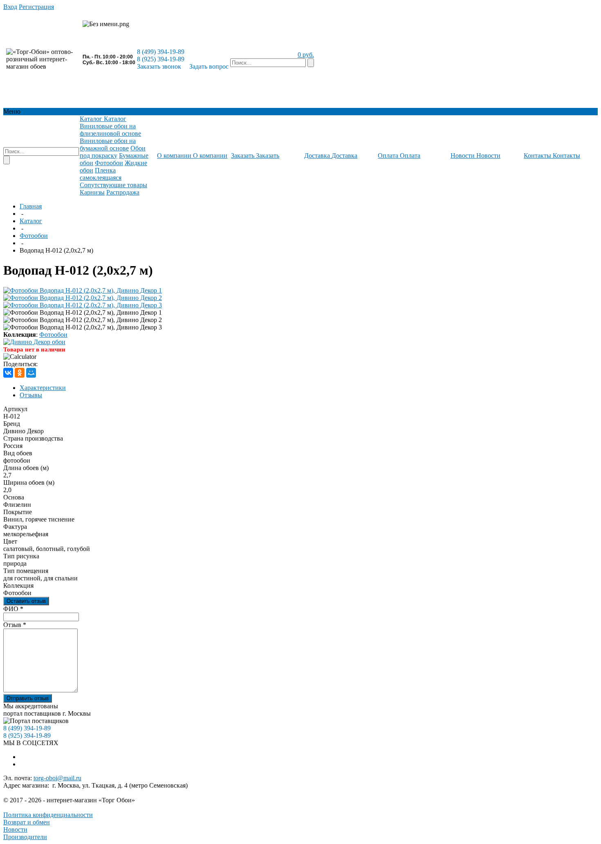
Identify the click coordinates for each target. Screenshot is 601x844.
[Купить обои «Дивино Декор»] (34, 341)
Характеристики (43, 387)
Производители (25, 836)
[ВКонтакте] (8, 373)
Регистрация (36, 6)
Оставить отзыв (26, 601)
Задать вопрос (209, 66)
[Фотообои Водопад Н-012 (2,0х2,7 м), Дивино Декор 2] (82, 297)
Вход (10, 6)
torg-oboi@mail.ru (57, 778)
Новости (15, 829)
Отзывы (31, 395)
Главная (31, 206)
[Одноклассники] (20, 373)
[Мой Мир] (31, 373)
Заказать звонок (159, 66)
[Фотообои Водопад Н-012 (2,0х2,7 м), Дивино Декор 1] (82, 290)
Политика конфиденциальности (48, 814)
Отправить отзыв (28, 698)
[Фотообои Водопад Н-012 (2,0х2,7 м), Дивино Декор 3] (82, 305)
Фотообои (34, 235)
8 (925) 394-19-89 (160, 59)
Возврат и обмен (26, 822)
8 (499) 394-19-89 (160, 51)
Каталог (31, 220)
